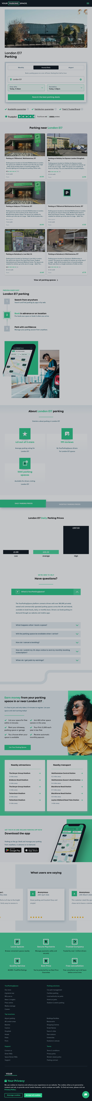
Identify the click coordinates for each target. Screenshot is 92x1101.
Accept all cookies (33, 1095)
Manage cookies (13, 1095)
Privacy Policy (10, 1089)
